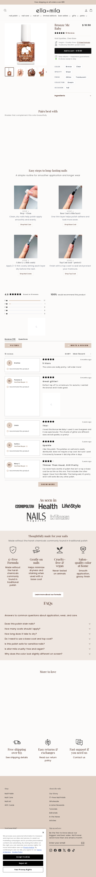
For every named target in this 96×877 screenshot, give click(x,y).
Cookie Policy (17, 852)
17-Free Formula (83, 42)
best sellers (63, 16)
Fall (67, 88)
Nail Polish (9, 793)
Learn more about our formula (48, 594)
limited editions (50, 16)
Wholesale (54, 801)
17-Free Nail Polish (57, 797)
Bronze (69, 66)
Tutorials (53, 809)
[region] (48, 2)
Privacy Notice (28, 847)
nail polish (13, 16)
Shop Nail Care (25, 225)
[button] (25, 300)
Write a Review (80, 346)
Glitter (68, 77)
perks (82, 16)
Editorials (53, 813)
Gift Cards (9, 805)
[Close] (43, 832)
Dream (71, 82)
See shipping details (17, 757)
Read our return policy (48, 759)
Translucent (81, 77)
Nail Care (9, 797)
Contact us (79, 757)
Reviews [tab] (10, 339)
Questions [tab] (23, 339)
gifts (74, 16)
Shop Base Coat (70, 225)
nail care (26, 16)
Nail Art (8, 801)
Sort (68, 354)
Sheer (68, 72)
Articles (52, 820)
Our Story (53, 793)
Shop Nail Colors (26, 274)
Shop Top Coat (70, 274)
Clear (78, 66)
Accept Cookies (23, 857)
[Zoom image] (26, 44)
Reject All (23, 863)
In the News (54, 816)
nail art (36, 16)
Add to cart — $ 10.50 (73, 51)
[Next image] (45, 72)
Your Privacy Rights (23, 870)
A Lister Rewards (56, 805)
